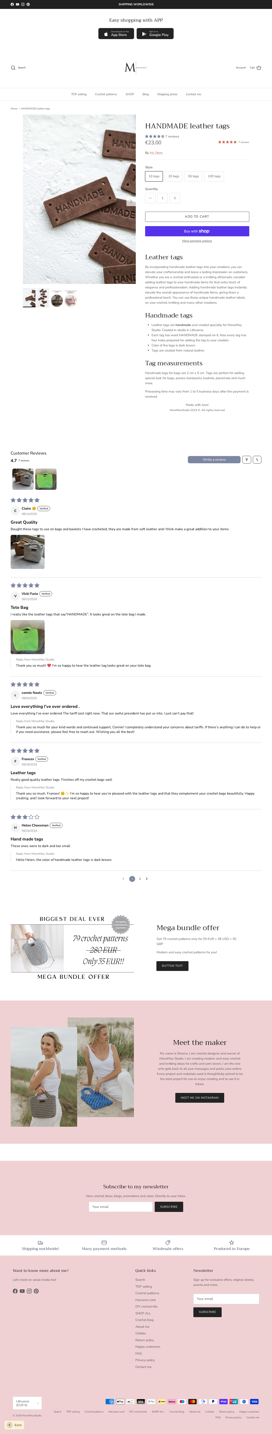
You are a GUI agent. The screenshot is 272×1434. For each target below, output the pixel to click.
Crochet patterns (106, 94)
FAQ (138, 1353)
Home (14, 108)
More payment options (197, 241)
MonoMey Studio (31, 1415)
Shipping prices (167, 94)
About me (142, 1327)
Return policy (144, 1340)
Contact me (193, 94)
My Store (156, 153)
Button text (172, 966)
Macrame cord (145, 1300)
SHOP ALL (143, 1313)
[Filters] (246, 459)
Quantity (151, 189)
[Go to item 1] (23, 479)
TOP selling (78, 94)
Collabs (140, 1333)
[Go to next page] (147, 879)
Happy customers (147, 1347)
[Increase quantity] (175, 198)
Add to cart (197, 216)
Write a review (214, 459)
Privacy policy (145, 1360)
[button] (155, 136)
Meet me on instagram (200, 1098)
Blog (146, 94)
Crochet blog (144, 1320)
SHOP (130, 94)
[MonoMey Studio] (136, 68)
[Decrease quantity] (150, 198)
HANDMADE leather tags (35, 108)
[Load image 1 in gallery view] (79, 199)
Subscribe (168, 1207)
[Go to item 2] (46, 479)
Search (140, 1280)
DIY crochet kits (146, 1306)
